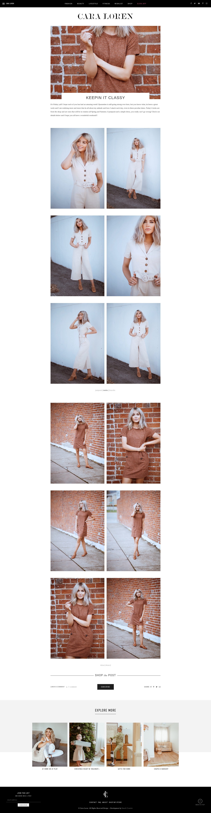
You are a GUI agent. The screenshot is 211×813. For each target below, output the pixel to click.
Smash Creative (127, 808)
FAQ (99, 802)
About (105, 802)
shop (130, 4)
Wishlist (119, 4)
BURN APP (141, 4)
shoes (108, 665)
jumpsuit (98, 390)
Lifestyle (93, 4)
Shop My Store (115, 802)
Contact (93, 802)
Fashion (68, 4)
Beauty (80, 4)
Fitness (106, 4)
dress (102, 665)
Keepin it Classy (105, 97)
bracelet (112, 390)
